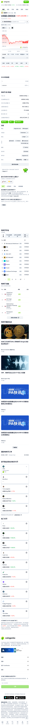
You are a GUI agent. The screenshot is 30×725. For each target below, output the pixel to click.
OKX (11, 196)
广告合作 (4, 171)
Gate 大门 (16, 196)
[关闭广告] (26, 466)
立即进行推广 (17, 514)
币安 (10, 193)
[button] (17, 128)
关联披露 (3, 232)
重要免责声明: (4, 702)
